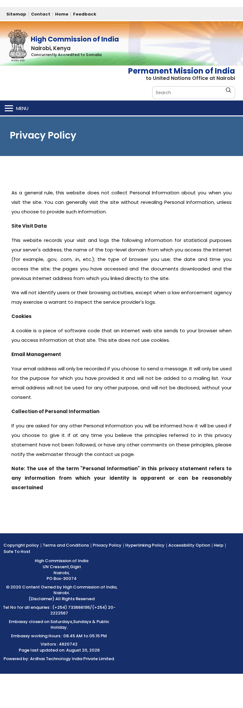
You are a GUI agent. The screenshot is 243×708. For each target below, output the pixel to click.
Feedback (84, 14)
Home (61, 14)
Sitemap (16, 14)
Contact (40, 14)
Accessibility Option (189, 545)
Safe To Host (16, 552)
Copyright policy (21, 545)
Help (218, 545)
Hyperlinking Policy (145, 545)
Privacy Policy (107, 545)
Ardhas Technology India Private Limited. (72, 659)
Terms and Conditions (66, 545)
